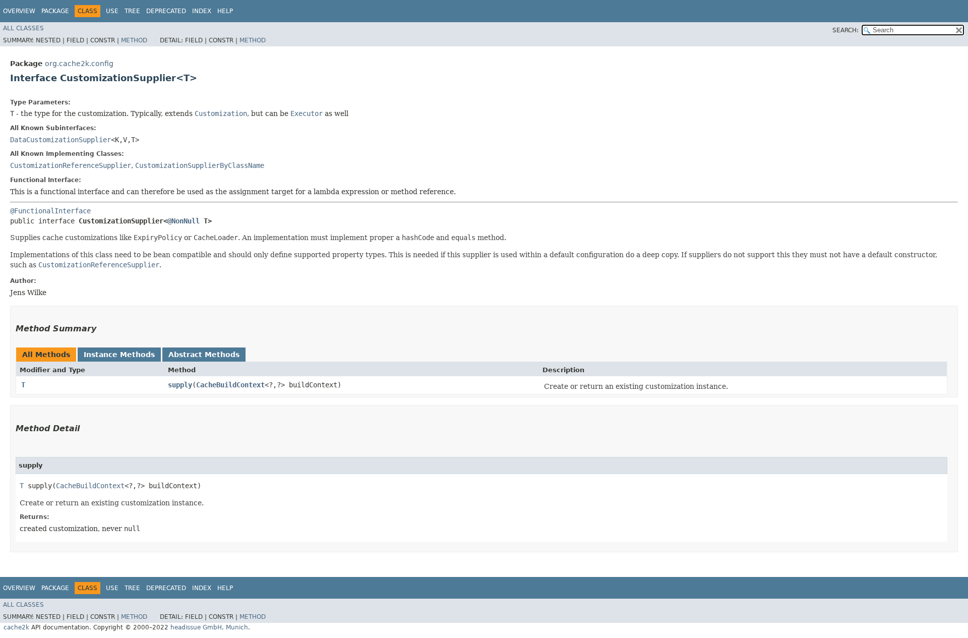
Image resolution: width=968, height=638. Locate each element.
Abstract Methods (203, 355)
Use (112, 11)
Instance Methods (119, 355)
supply (180, 385)
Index (201, 11)
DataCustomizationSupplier (60, 140)
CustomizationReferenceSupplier (70, 165)
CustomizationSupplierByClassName (199, 165)
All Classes (23, 28)
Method (134, 40)
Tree (132, 11)
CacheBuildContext (230, 385)
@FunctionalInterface (50, 211)
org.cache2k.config (79, 64)
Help (225, 11)
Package (55, 11)
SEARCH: (845, 30)
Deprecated (166, 11)
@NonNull (183, 221)
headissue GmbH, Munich (209, 627)
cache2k (16, 627)
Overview (19, 11)
